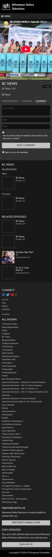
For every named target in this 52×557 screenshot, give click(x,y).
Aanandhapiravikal (10, 327)
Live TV (5, 300)
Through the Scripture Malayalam (17, 489)
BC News (6, 337)
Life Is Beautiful (9, 431)
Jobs (4, 303)
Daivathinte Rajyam (10, 356)
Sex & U (5, 476)
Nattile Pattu (7, 440)
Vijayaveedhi (7, 495)
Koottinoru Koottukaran (12, 421)
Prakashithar (7, 463)
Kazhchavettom (9, 411)
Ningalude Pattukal (10, 444)
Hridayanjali (7, 369)
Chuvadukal (7, 350)
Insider (5, 376)
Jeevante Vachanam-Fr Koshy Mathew (19, 398)
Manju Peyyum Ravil (11, 434)
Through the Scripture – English (16, 486)
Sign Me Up (26, 544)
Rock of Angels (8, 470)
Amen (4, 330)
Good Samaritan (9, 366)
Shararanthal (7, 479)
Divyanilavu (7, 363)
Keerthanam (7, 415)
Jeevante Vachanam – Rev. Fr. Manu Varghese (22, 385)
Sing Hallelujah (8, 483)
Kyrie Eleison (7, 428)
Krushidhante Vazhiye (11, 424)
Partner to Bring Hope (26, 523)
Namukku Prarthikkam (12, 437)
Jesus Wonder (8, 405)
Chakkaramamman (10, 343)
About (4, 306)
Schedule (6, 309)
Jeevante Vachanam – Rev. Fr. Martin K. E (20, 389)
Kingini (5, 418)
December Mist (9, 359)
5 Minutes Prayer (9, 324)
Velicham (6, 492)
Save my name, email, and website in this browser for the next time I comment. (25, 137)
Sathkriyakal (7, 473)
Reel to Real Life (9, 466)
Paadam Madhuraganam (12, 450)
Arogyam (6, 334)
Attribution (6, 314)
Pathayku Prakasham (11, 457)
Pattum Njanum (9, 460)
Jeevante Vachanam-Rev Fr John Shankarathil (22, 402)
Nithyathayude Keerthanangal (15, 447)
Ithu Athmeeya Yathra (11, 379)
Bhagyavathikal (8, 340)
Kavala (5, 408)
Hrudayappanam (9, 373)
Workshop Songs (9, 502)
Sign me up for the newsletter (16, 152)
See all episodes (9, 169)
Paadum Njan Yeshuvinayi (13, 453)
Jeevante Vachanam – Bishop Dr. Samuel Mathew (24, 382)
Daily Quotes (8, 353)
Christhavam (7, 347)
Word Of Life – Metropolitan (15, 499)
